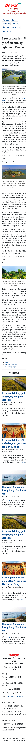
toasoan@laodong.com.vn (15, 696)
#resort (7, 362)
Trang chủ (6, 20)
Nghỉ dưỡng (16, 27)
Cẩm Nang (15, 24)
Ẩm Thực (6, 27)
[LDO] (14, 384)
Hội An (23, 462)
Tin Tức (14, 20)
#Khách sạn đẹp (10, 367)
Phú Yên (7, 500)
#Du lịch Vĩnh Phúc (11, 365)
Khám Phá (6, 24)
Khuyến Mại (7, 31)
